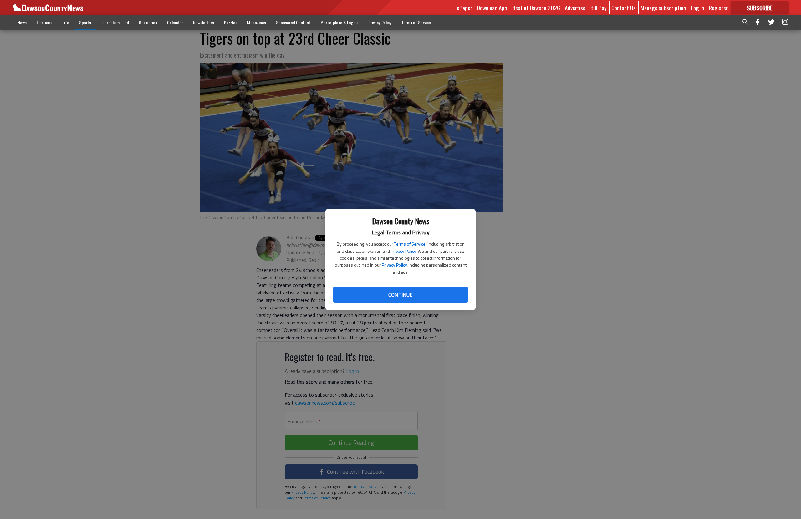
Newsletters (203, 22)
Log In (697, 7)
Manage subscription (663, 7)
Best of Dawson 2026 (536, 7)
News (22, 22)
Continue (400, 294)
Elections (44, 22)
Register (718, 7)
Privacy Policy (403, 251)
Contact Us (623, 7)
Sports (85, 22)
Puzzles (230, 22)
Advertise (575, 7)
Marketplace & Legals (339, 22)
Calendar (175, 22)
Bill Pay (598, 7)
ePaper (464, 7)
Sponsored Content (293, 22)
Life (65, 22)
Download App (492, 7)
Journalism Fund (115, 22)
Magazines (256, 22)
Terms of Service (410, 244)
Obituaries (148, 22)
